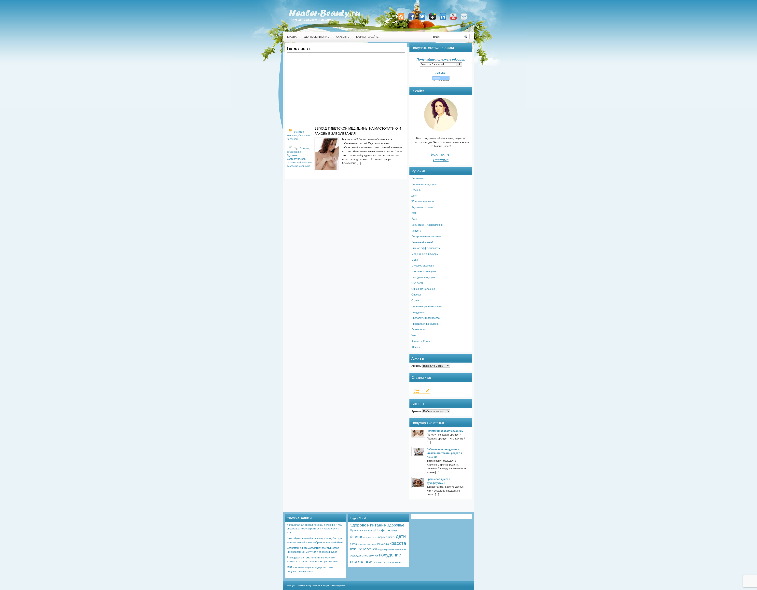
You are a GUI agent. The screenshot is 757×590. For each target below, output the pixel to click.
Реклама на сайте (366, 36)
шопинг (396, 562)
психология (362, 561)
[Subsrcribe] (401, 20)
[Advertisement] (346, 91)
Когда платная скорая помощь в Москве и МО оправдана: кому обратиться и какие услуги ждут (314, 528)
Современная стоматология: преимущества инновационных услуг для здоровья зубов (313, 550)
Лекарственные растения (426, 236)
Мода (414, 259)
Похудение (342, 36)
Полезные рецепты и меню (427, 306)
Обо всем (417, 283)
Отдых (415, 300)
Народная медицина (423, 277)
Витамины (417, 178)
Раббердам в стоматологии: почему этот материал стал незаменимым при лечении (312, 559)
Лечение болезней (422, 242)
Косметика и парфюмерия (427, 224)
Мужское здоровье (422, 265)
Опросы (416, 294)
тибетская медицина (298, 165)
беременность (386, 537)
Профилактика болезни (425, 323)
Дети (414, 195)
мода (380, 549)
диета (353, 544)
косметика (383, 544)
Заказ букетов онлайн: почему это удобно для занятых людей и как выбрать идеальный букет (315, 540)
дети (401, 535)
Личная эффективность (425, 248)
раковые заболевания (299, 162)
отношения (370, 555)
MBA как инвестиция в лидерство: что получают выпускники (310, 569)
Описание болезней (423, 289)
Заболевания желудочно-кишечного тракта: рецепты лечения (444, 453)
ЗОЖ (414, 213)
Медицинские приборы (424, 254)
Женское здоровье (422, 201)
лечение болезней (363, 548)
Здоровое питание (316, 36)
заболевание (294, 151)
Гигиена (415, 190)
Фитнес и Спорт (420, 341)
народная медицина (394, 549)
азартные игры (370, 537)
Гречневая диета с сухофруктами (438, 481)
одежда (355, 555)
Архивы (416, 365)
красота (398, 543)
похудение (390, 554)
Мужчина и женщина (423, 271)
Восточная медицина (423, 184)
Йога (414, 219)
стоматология (382, 562)
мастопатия (293, 158)
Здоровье (292, 155)
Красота (416, 230)
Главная (292, 36)
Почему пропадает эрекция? (445, 431)
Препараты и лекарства (425, 318)
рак (303, 158)
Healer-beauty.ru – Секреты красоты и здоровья (321, 585)
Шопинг (415, 347)
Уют (413, 335)
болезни (304, 148)
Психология (418, 329)
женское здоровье (367, 543)
